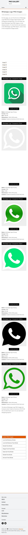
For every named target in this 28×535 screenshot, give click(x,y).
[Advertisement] (14, 45)
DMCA (3, 499)
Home (3, 14)
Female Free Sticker (7, 454)
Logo (3, 510)
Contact (3, 502)
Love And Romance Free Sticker (10, 443)
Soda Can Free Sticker (8, 451)
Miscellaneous (5, 513)
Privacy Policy (5, 504)
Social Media (7, 14)
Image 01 (4, 62)
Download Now (14, 108)
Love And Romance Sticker (9, 440)
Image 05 (4, 71)
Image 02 (4, 64)
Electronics (4, 516)
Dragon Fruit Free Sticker (9, 448)
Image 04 (4, 69)
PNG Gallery (14, 1)
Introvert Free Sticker (8, 457)
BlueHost (21, 529)
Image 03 (4, 67)
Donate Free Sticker (7, 445)
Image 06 (4, 74)
